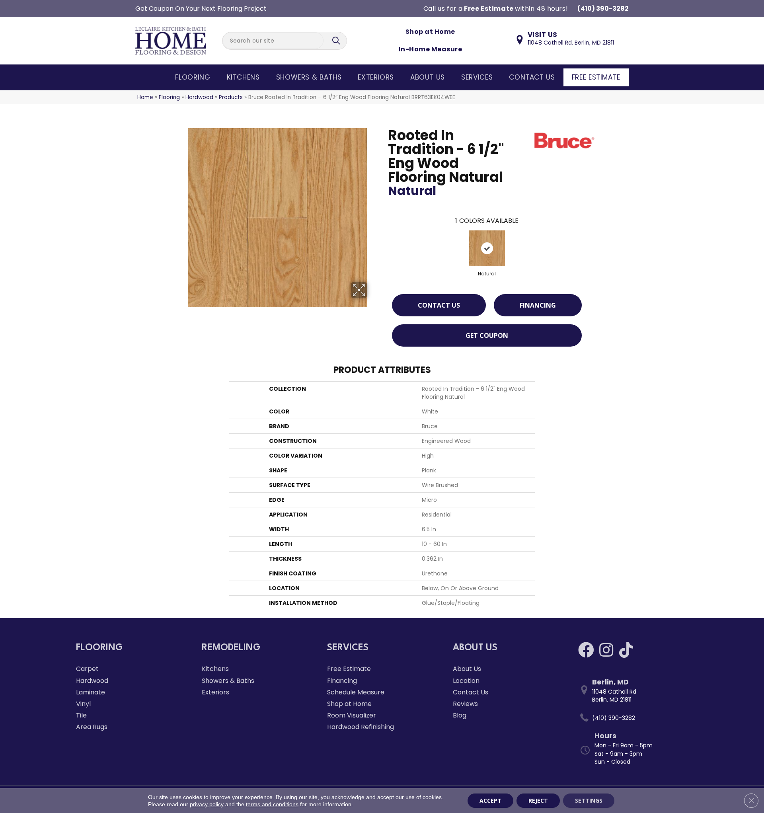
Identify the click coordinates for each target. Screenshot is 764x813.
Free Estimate (596, 77)
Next (590, 240)
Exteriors (376, 77)
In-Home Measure (430, 49)
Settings (588, 800)
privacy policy (207, 804)
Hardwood (199, 97)
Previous (384, 240)
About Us (427, 77)
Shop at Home (430, 31)
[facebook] (586, 650)
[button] (337, 40)
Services (477, 77)
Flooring (192, 77)
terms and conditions (272, 804)
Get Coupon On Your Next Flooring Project (201, 8)
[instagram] (606, 650)
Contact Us (532, 77)
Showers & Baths (309, 77)
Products (231, 97)
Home (145, 97)
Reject (538, 800)
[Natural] (487, 248)
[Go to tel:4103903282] (633, 718)
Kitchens (243, 77)
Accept (490, 800)
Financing (538, 305)
